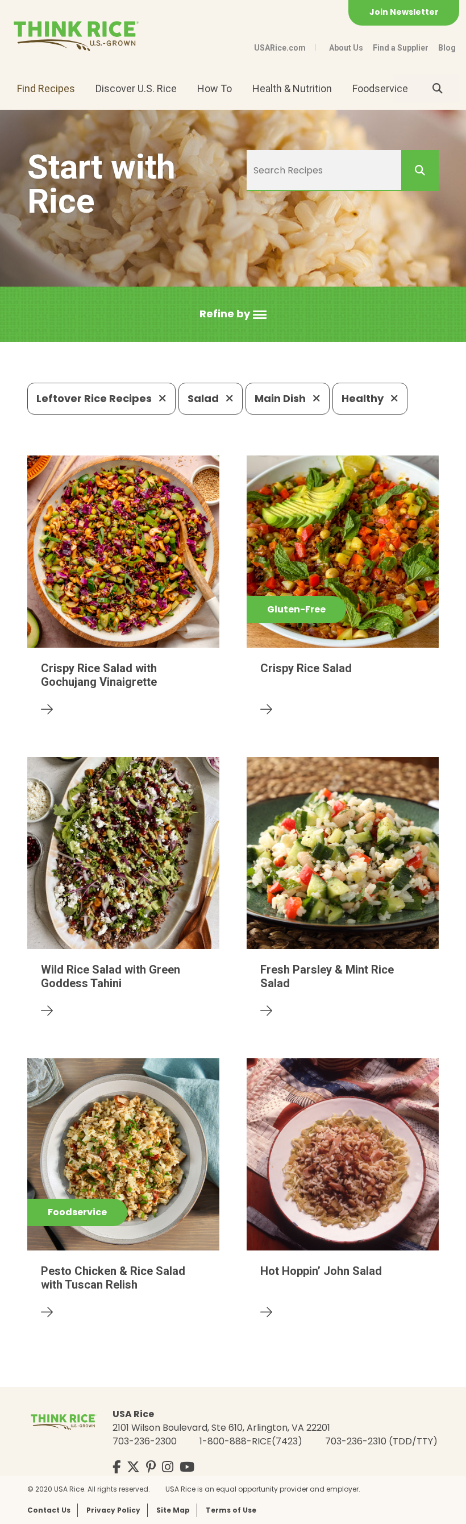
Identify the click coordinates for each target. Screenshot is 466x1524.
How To (214, 88)
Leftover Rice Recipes (95, 398)
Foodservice (380, 88)
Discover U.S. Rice (136, 88)
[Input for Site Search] (438, 88)
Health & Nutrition (292, 88)
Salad (204, 398)
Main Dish (281, 398)
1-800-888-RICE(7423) (250, 1441)
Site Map (173, 1510)
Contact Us (48, 1510)
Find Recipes (46, 88)
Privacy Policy (113, 1510)
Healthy (364, 398)
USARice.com (280, 47)
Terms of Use (231, 1510)
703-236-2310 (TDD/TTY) (381, 1441)
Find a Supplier (400, 47)
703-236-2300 (145, 1441)
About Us (346, 47)
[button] (233, 314)
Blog (447, 47)
